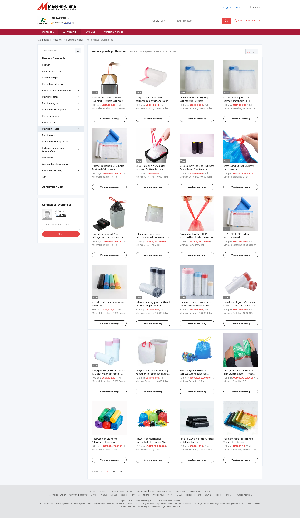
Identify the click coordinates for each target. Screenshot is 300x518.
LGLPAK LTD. (59, 18)
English (63, 495)
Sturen (61, 234)
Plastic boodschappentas (54, 109)
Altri (44, 176)
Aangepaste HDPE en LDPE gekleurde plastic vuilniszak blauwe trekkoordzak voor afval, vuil (153, 101)
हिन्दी (199, 495)
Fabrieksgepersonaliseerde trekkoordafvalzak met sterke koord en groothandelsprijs (153, 237)
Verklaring (104, 491)
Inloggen (226, 7)
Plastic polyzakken (51, 135)
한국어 (170, 495)
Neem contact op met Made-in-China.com (167, 491)
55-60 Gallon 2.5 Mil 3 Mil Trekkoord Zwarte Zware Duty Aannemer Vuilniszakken (197, 169)
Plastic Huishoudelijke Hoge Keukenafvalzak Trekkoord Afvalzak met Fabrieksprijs (153, 442)
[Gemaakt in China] (58, 6)
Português (135, 495)
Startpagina (48, 31)
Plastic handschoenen (53, 84)
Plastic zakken (49, 122)
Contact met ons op (113, 31)
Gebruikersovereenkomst (122, 491)
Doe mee (239, 7)
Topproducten (194, 491)
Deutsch (124, 495)
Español (113, 495)
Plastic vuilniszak (50, 115)
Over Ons (90, 31)
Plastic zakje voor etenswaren (56, 90)
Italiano (146, 495)
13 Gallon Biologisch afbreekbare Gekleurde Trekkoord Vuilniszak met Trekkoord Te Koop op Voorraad (240, 305)
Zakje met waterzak (51, 71)
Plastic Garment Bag (52, 170)
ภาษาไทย (208, 495)
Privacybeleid (141, 491)
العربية (179, 495)
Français (103, 495)
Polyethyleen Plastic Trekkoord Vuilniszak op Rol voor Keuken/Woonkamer (238, 442)
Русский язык (158, 495)
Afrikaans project (50, 77)
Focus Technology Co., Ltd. (146, 500)
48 (121, 471)
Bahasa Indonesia (244, 495)
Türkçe (218, 495)
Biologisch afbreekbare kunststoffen (53, 149)
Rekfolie (46, 64)
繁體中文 (84, 495)
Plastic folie (47, 157)
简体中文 (73, 495)
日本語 (94, 495)
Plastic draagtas (50, 103)
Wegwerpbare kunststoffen (55, 164)
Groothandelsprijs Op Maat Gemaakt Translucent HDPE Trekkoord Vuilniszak (236, 101)
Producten (71, 31)
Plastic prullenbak (50, 128)
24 (107, 471)
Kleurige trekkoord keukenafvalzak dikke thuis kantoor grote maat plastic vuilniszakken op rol (240, 373)
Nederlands (190, 495)
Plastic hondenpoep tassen (55, 141)
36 (114, 471)
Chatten (62, 215)
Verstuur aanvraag (109, 118)
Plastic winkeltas (50, 96)
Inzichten (207, 491)
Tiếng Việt (229, 495)
